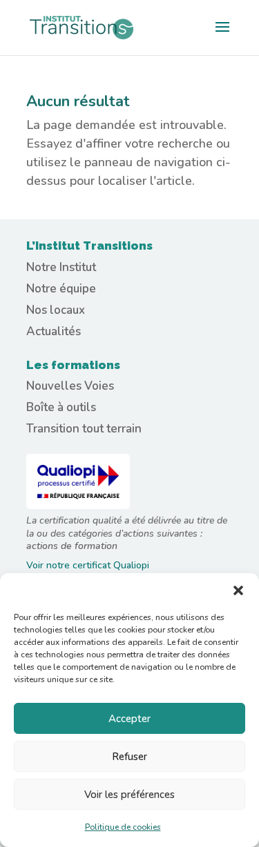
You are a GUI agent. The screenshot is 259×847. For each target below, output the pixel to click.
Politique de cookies (123, 827)
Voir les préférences (129, 794)
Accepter (129, 719)
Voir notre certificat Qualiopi (87, 565)
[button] (238, 590)
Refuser (129, 757)
